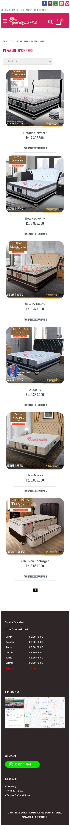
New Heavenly (35, 218)
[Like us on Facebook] (44, 4)
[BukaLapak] (67, 4)
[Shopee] (61, 4)
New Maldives (35, 304)
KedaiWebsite (41, 816)
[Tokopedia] (55, 4)
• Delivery (10, 786)
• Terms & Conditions (17, 795)
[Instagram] (50, 4)
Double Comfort (35, 133)
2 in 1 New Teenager (35, 561)
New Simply (35, 475)
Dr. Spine (35, 390)
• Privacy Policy (14, 791)
